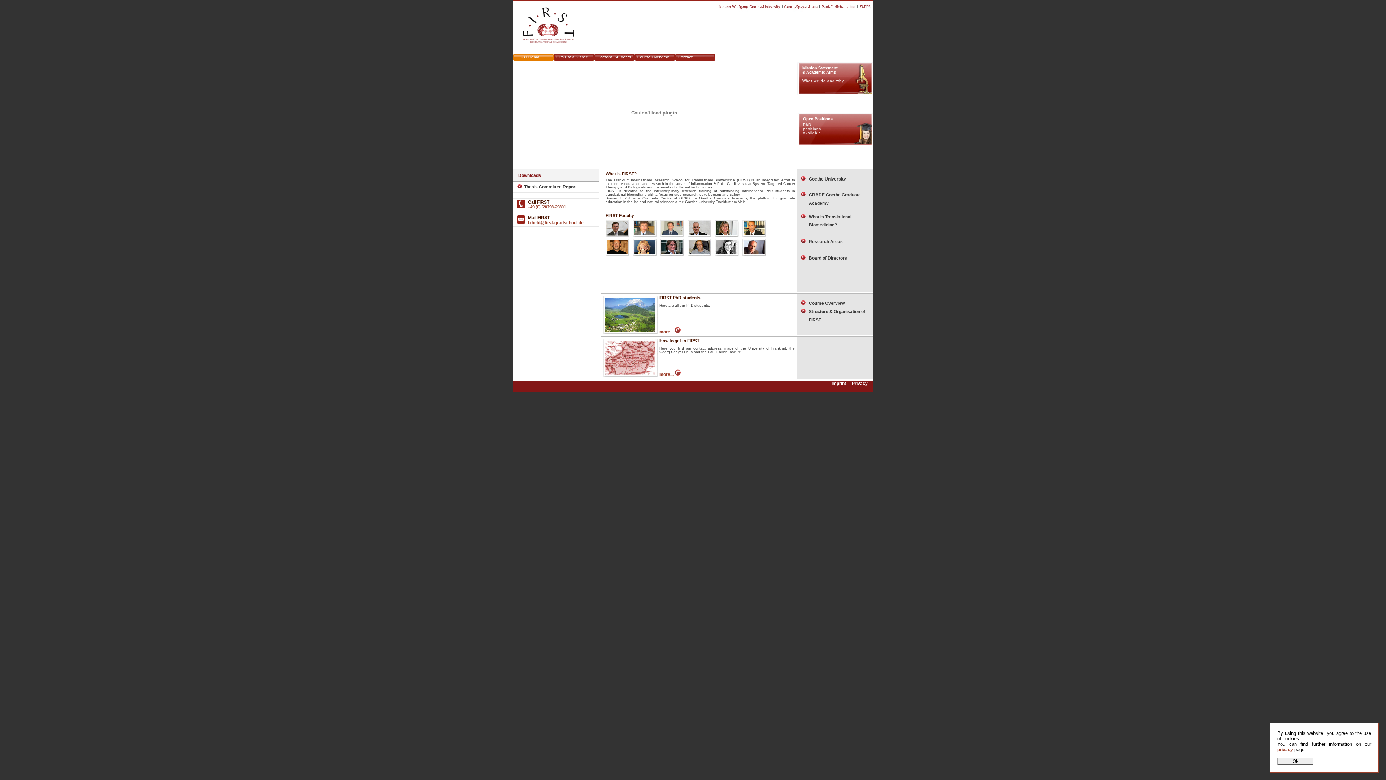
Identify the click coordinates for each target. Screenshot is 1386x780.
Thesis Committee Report (549, 187)
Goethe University (826, 179)
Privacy (860, 383)
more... (667, 331)
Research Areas (824, 241)
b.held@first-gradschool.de (556, 222)
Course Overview (825, 303)
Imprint (839, 383)
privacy (1285, 749)
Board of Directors (826, 258)
